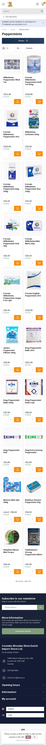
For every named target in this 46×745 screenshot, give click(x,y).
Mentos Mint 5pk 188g (11, 501)
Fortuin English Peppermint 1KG (33, 294)
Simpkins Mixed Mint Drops (11, 551)
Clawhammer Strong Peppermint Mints (33, 552)
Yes (28, 737)
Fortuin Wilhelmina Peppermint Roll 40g (11, 242)
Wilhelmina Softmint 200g (32, 133)
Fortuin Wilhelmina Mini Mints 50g (32, 241)
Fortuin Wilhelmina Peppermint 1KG (11, 134)
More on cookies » (23, 740)
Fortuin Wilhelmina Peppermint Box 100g (33, 187)
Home (4, 29)
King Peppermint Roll (11, 451)
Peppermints (24, 29)
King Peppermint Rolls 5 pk (33, 401)
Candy (12, 29)
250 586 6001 (13, 670)
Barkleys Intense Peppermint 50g (33, 501)
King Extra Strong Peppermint (33, 451)
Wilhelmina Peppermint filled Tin (11, 79)
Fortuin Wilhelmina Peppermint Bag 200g (11, 187)
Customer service (23, 631)
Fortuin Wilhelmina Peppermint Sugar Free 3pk (12, 296)
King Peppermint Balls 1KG (33, 349)
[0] (42, 4)
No (35, 737)
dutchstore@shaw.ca (16, 678)
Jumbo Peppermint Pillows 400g (9, 350)
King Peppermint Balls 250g (11, 401)
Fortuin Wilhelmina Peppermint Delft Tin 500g (33, 80)
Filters (21, 41)
